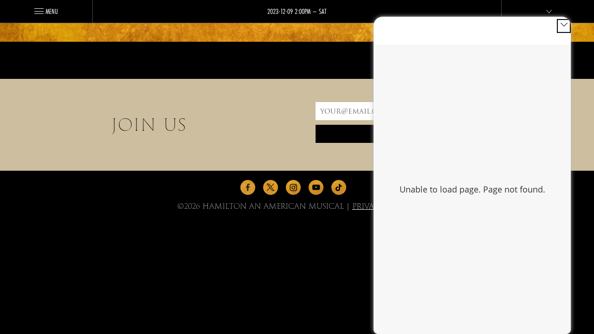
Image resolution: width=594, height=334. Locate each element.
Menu (51, 11)
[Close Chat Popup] (564, 26)
